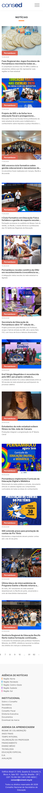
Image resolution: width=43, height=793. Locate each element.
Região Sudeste (10, 688)
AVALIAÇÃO (7, 758)
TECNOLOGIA (8, 749)
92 (34, 654)
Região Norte (9, 679)
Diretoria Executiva (10, 714)
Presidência (7, 708)
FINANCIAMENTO (9, 743)
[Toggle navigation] (37, 5)
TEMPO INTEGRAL (10, 737)
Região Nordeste (10, 682)
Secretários (7, 704)
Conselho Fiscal (8, 711)
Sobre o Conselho (9, 701)
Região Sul (8, 691)
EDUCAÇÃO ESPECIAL (11, 752)
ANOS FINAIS (7, 733)
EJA (3, 755)
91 (29, 654)
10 (20, 654)
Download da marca (10, 720)
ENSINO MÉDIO (8, 746)
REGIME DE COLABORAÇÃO (14, 730)
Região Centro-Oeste (12, 685)
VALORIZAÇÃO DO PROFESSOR (15, 740)
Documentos (7, 717)
